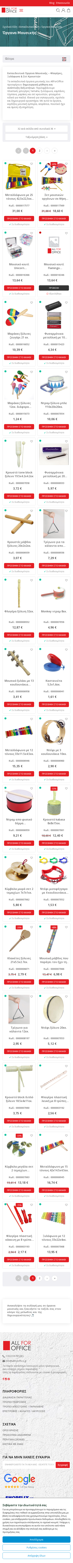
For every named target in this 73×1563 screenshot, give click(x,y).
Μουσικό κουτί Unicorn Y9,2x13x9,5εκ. (19, 266)
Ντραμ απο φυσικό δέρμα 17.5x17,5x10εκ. (19, 821)
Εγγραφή (63, 1464)
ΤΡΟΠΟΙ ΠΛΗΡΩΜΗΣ (14, 1402)
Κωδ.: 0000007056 (54, 622)
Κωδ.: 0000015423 (54, 344)
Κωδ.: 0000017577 (19, 205)
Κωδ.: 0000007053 (54, 1038)
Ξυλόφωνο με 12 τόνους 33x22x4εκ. (54, 1238)
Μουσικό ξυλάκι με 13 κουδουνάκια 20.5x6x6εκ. (19, 682)
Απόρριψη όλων (36, 1555)
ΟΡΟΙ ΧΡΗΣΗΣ (11, 1430)
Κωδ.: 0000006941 (54, 691)
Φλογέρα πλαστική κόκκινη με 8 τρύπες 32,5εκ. (19, 1238)
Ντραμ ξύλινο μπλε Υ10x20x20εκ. (54, 405)
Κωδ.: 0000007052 (54, 899)
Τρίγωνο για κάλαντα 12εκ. (19, 1029)
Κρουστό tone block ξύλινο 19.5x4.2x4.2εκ (19, 474)
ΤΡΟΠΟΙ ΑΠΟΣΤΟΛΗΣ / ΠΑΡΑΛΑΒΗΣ (23, 1406)
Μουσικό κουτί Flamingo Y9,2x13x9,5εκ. (54, 266)
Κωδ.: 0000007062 (19, 899)
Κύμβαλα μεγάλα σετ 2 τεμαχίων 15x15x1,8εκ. (19, 1168)
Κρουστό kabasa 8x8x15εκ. (54, 821)
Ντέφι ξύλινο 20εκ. (54, 1028)
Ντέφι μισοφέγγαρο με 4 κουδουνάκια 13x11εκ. (54, 890)
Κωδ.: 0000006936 (54, 552)
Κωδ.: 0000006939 (19, 552)
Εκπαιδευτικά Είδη (29, 26)
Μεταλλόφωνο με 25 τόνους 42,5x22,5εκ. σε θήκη (19, 197)
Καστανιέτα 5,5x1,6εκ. (54, 682)
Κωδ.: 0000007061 (54, 830)
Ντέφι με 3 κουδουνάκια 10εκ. (54, 752)
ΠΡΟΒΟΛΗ (54, 288)
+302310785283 (14, 1356)
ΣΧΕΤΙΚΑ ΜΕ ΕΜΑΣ (13, 1444)
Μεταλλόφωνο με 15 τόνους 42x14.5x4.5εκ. (54, 1168)
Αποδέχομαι (36, 1539)
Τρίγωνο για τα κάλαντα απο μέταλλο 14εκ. (54, 544)
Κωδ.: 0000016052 (19, 344)
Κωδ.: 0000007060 (19, 1107)
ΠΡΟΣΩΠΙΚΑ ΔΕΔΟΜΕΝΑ (17, 1434)
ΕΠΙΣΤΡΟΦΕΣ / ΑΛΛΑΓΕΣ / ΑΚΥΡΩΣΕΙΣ (24, 1411)
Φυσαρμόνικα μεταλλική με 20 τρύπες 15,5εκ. (54, 474)
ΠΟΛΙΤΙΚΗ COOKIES (14, 1439)
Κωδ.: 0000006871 (19, 968)
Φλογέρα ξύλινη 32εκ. (19, 611)
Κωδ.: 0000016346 (54, 275)
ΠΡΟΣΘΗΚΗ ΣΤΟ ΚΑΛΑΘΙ (19, 218)
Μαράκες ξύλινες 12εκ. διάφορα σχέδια (19, 405)
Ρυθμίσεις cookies (36, 1547)
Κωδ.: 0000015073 (19, 413)
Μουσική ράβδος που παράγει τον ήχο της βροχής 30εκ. (54, 960)
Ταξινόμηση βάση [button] (35, 137)
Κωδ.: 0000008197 (19, 1038)
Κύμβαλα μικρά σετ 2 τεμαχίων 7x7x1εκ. (19, 890)
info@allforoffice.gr (16, 1360)
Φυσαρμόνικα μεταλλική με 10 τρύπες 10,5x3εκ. (54, 335)
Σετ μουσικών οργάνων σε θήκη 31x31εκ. (54, 197)
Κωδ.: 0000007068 (54, 1246)
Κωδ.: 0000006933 (54, 483)
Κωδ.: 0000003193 (19, 1246)
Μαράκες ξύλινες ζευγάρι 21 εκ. (19, 335)
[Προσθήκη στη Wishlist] (30, 164)
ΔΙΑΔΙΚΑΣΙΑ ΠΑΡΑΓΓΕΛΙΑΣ (17, 1397)
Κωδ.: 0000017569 (54, 205)
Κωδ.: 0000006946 (19, 760)
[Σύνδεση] (63, 10)
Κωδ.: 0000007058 (19, 483)
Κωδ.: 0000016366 (19, 275)
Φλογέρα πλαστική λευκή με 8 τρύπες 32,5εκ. (54, 1099)
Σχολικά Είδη (10, 26)
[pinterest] (9, 1379)
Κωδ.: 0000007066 (54, 968)
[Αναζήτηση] (57, 10)
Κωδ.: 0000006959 (19, 830)
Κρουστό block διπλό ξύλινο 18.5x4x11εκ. (19, 1099)
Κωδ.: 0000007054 (54, 413)
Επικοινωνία (63, 2)
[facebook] (4, 1379)
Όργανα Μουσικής (51, 26)
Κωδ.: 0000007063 (19, 1177)
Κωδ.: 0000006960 (54, 760)
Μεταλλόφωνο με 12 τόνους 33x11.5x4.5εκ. (19, 752)
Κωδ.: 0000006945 (54, 1177)
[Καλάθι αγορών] (68, 10)
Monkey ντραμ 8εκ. (54, 611)
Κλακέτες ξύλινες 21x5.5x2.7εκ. (19, 960)
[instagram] (6, 1379)
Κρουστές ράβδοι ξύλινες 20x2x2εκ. (19, 544)
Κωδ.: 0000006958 (19, 691)
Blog (51, 2)
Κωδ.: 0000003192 (54, 1107)
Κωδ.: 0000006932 (19, 622)
